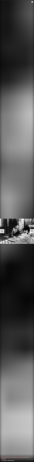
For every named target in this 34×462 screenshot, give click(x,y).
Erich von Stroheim (18, 457)
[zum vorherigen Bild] (2, 231)
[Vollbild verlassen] (32, 2)
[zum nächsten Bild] (32, 231)
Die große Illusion (6, 457)
